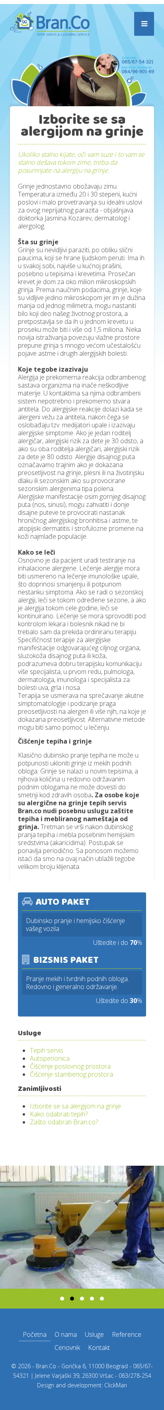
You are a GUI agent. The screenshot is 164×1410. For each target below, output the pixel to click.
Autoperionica (50, 1058)
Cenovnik (67, 1347)
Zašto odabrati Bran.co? (64, 1122)
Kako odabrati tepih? (59, 1114)
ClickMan (115, 1385)
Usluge (94, 1334)
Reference (126, 1334)
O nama (66, 1334)
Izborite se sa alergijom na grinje (75, 1106)
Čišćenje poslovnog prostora (70, 1066)
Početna (35, 1334)
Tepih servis (46, 1050)
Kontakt (99, 1347)
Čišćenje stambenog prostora (71, 1074)
